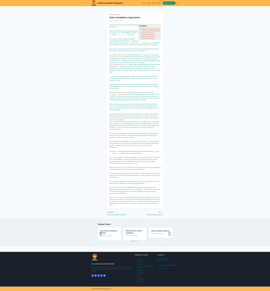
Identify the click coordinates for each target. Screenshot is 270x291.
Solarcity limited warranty (148, 38)
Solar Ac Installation (114, 64)
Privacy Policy (141, 273)
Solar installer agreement (148, 36)
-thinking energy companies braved (150, 31)
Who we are (140, 281)
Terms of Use (140, 279)
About (138, 257)
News (154, 3)
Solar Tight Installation (115, 114)
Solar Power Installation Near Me (118, 55)
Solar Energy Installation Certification (119, 92)
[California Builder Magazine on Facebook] (92, 275)
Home (144, 3)
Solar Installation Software (160, 231)
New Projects (140, 270)
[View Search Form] (177, 3)
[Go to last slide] (100, 234)
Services (139, 277)
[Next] (169, 234)
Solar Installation (114, 14)
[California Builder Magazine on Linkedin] (104, 275)
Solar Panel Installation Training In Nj (119, 121)
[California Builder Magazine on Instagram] (101, 275)
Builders (159, 3)
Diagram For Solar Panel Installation (119, 197)
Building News (141, 260)
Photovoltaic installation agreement (150, 29)
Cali (111, 20)
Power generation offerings (148, 34)
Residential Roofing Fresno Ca (155, 213)
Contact (139, 262)
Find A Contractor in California (145, 266)
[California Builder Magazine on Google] (98, 275)
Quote (139, 275)
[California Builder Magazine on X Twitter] (95, 275)
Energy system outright (147, 33)
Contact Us (140, 264)
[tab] (132, 241)
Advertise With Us (169, 3)
